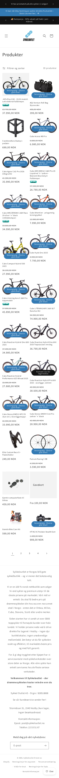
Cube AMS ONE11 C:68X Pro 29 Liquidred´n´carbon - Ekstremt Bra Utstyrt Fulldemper (42, 174)
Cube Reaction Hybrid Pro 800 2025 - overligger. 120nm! (43, 381)
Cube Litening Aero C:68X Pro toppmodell (15, 299)
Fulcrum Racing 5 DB (38, 459)
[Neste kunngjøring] (53, 4)
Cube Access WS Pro (38, 136)
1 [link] (12, 553)
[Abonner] (45, 745)
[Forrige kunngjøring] (5, 4)
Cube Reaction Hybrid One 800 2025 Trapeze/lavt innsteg (43, 343)
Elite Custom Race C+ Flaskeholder (11, 453)
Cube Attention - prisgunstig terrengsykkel (42, 213)
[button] (6, 35)
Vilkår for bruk (20, 767)
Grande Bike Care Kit (11, 529)
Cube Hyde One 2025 (39, 252)
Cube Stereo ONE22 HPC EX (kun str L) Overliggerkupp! (14, 415)
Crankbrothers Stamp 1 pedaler (12, 142)
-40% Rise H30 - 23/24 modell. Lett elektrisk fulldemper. (15, 100)
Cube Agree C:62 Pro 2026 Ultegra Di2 (13, 172)
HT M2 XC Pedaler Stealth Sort (43, 532)
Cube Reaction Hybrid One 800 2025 (15, 343)
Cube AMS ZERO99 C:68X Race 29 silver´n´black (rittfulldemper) (15, 215)
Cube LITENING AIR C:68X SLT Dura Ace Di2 (42, 309)
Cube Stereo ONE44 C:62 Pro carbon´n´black (42, 415)
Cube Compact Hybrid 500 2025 (13, 264)
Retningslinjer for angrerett (23, 762)
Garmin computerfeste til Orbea (13, 499)
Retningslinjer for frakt (38, 767)
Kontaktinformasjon (31, 771)
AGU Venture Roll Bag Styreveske (39, 104)
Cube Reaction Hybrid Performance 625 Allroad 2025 (15, 377)
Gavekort (38, 485)
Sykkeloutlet (28, 758)
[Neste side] (46, 553)
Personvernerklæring (47, 762)
